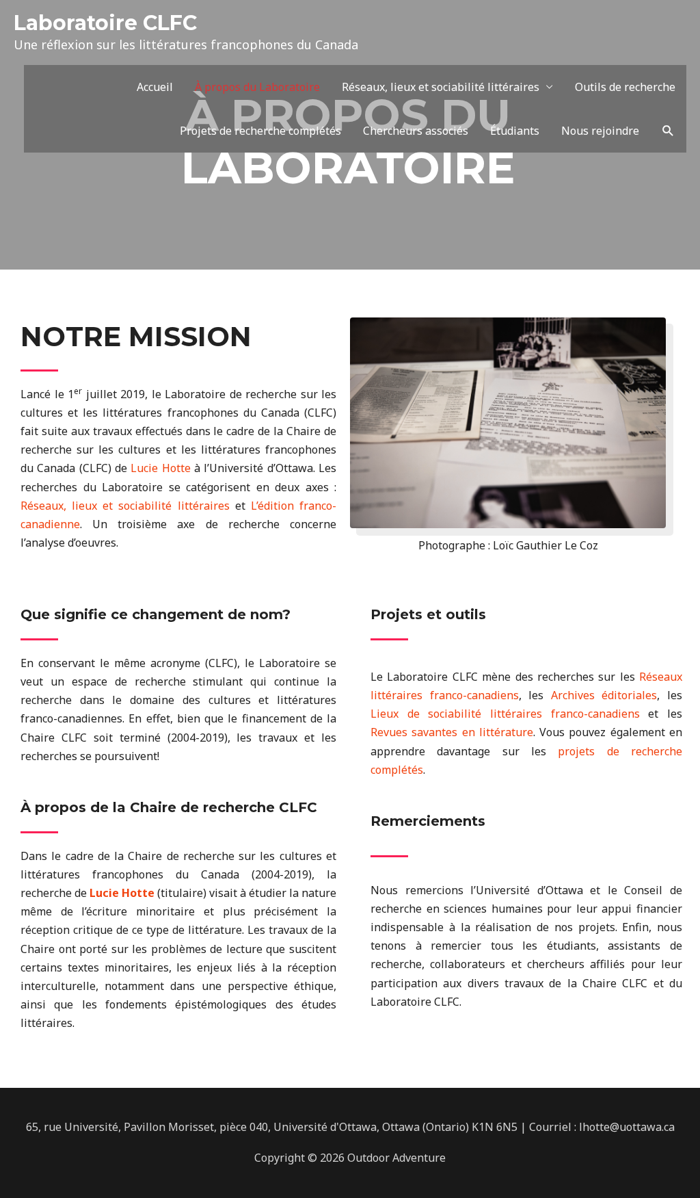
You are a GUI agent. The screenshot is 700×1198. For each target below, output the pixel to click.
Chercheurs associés (415, 130)
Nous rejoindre (600, 130)
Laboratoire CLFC (105, 23)
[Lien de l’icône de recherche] (668, 131)
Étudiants (514, 130)
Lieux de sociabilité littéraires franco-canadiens (505, 713)
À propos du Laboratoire (257, 86)
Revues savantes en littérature (452, 732)
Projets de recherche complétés (260, 130)
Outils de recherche (625, 86)
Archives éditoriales (604, 695)
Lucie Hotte (160, 468)
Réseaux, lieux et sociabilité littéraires (440, 86)
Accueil (155, 86)
